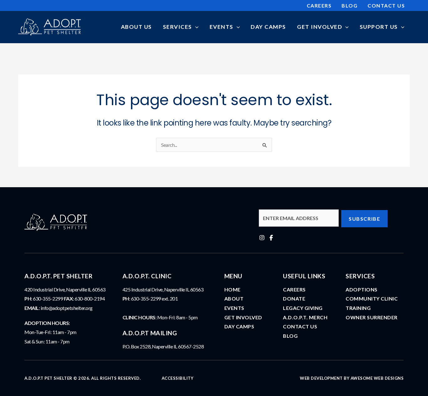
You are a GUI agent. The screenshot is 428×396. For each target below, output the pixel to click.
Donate (294, 298)
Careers (294, 289)
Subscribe (364, 219)
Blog (290, 336)
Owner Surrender (372, 317)
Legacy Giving (303, 308)
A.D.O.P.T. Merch (305, 317)
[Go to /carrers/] (375, 275)
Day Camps (239, 326)
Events (234, 308)
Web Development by (352, 378)
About (234, 298)
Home (232, 289)
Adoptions (362, 289)
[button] (195, 26)
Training (358, 308)
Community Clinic (372, 298)
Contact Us (300, 326)
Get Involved (243, 317)
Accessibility (178, 378)
